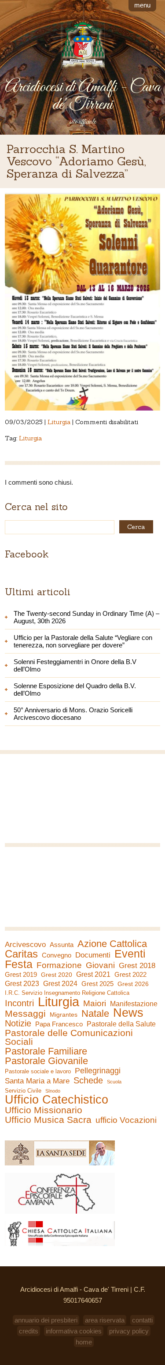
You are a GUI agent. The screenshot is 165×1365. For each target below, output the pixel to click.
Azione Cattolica (112, 944)
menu (142, 5)
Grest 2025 (97, 983)
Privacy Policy (129, 1331)
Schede (88, 1080)
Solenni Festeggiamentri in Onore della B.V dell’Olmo (75, 665)
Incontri (19, 1003)
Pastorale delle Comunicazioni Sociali (69, 1037)
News (128, 1012)
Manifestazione (134, 1004)
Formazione (59, 965)
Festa (19, 964)
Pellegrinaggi (98, 1070)
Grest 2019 (21, 974)
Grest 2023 (22, 983)
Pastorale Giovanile (46, 1061)
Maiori (94, 1003)
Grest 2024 (60, 983)
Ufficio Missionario (43, 1110)
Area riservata (105, 1320)
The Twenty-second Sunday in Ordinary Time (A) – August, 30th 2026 (86, 617)
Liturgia (59, 422)
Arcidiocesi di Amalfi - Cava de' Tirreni (83, 96)
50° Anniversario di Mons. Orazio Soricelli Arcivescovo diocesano (73, 713)
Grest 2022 (130, 974)
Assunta (61, 944)
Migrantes (63, 1014)
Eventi (130, 953)
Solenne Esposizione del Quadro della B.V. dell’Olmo (75, 689)
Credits (28, 1331)
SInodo (52, 1090)
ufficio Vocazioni (126, 1120)
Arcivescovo (25, 944)
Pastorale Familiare (46, 1051)
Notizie (18, 1023)
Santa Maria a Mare (37, 1081)
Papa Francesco (59, 1024)
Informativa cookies (74, 1331)
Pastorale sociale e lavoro (38, 1071)
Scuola (114, 1081)
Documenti (92, 954)
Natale (95, 1013)
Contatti (142, 1320)
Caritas (21, 954)
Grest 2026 (133, 983)
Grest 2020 (56, 974)
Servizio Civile (23, 1090)
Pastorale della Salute (121, 1024)
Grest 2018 (137, 965)
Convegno (56, 955)
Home (84, 1342)
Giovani (100, 965)
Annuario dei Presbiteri (46, 1320)
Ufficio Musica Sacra (48, 1119)
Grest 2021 (93, 974)
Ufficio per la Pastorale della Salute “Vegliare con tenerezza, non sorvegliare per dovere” (83, 641)
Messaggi (25, 1013)
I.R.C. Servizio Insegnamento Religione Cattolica (67, 993)
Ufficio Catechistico (56, 1099)
